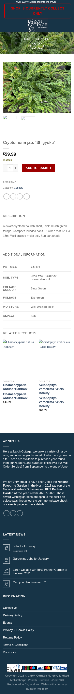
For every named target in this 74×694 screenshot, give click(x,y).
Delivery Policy (12, 615)
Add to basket (38, 168)
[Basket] (69, 25)
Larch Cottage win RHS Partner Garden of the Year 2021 (40, 571)
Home (27, 39)
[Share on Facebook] (13, 196)
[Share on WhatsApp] (6, 196)
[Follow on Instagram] (13, 513)
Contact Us (10, 607)
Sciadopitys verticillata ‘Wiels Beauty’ (51, 389)
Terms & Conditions (15, 644)
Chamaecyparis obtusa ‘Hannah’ (15, 387)
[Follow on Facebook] (6, 513)
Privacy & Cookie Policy (18, 630)
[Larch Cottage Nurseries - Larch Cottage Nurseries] (37, 25)
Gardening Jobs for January (31, 558)
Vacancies (9, 652)
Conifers (43, 39)
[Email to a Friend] (20, 196)
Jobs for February (24, 546)
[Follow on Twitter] (20, 513)
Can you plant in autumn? (29, 582)
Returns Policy (12, 637)
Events (7, 622)
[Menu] (5, 25)
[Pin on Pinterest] (26, 196)
